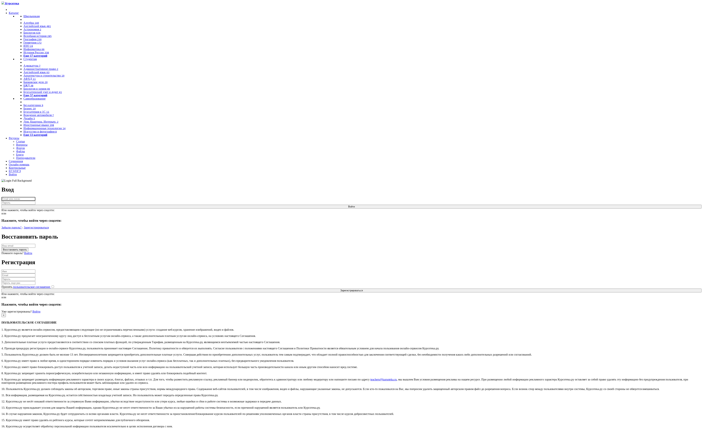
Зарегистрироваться (36, 227)
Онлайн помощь (19, 164)
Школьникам (31, 16)
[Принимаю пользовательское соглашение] (53, 286)
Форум (20, 148)
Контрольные (17, 167)
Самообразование (34, 98)
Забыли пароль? (11, 227)
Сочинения (16, 161)
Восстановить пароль (15, 249)
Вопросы (21, 144)
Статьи (20, 141)
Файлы (20, 151)
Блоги (20, 154)
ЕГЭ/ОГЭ (15, 171)
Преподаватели (25, 157)
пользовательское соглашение (32, 286)
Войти (13, 174)
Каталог (14, 12)
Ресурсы (14, 138)
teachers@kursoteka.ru (383, 379)
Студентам (30, 59)
